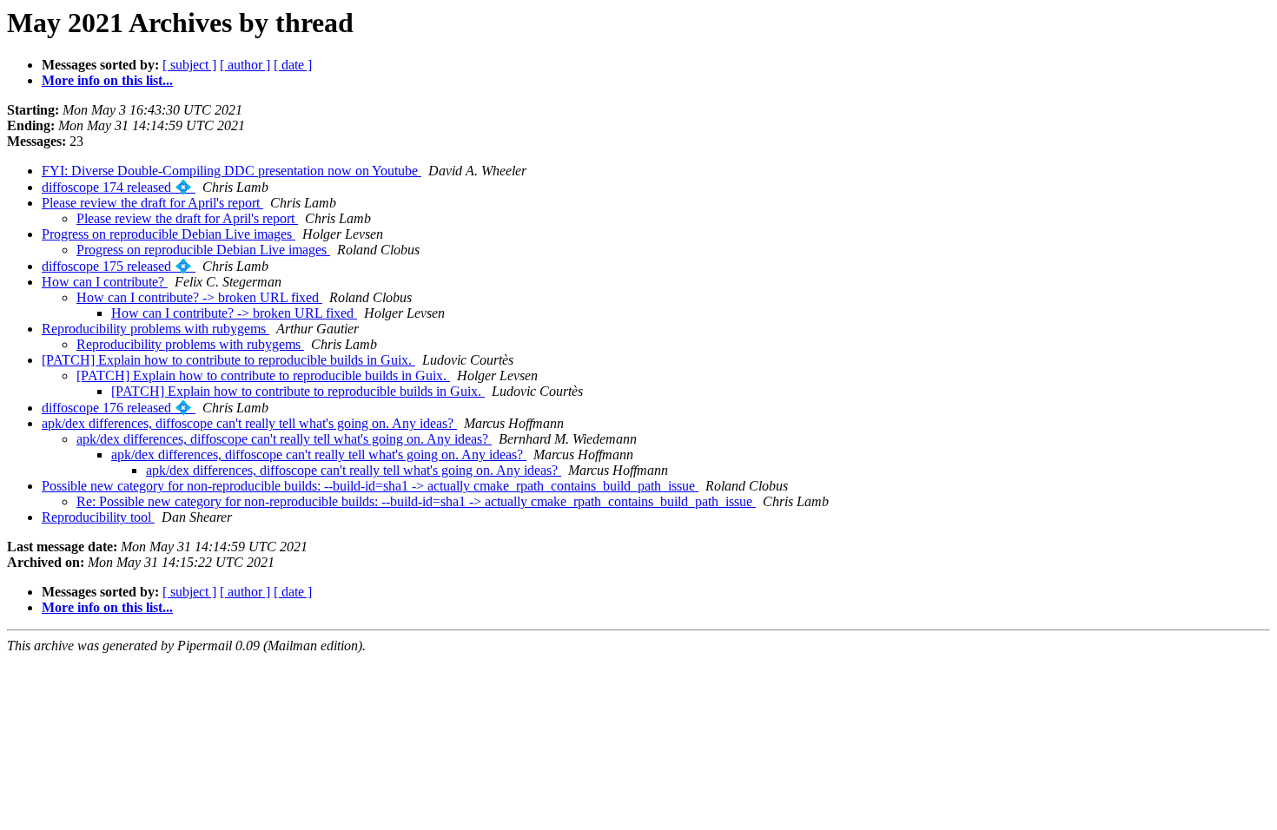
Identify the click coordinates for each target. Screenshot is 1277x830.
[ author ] (245, 64)
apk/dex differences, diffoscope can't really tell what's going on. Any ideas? (249, 423)
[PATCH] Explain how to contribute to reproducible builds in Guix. (228, 359)
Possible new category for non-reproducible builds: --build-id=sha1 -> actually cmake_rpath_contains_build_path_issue (370, 485)
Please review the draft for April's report (152, 202)
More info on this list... (107, 80)
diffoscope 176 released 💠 (118, 407)
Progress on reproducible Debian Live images (168, 234)
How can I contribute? (105, 281)
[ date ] (293, 64)
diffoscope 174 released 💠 (118, 187)
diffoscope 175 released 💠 (118, 266)
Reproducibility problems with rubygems (155, 328)
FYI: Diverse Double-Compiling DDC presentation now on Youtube (231, 170)
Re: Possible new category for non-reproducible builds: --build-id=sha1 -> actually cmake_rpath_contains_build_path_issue (416, 501)
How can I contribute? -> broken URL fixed (199, 297)
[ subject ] (189, 64)
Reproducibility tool (98, 517)
